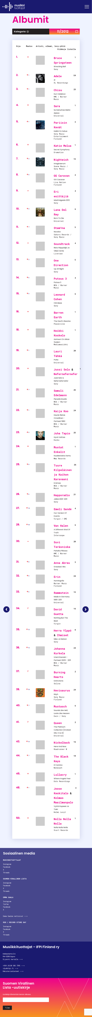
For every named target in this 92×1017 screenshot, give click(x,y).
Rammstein (61, 593)
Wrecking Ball (60, 66)
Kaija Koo (61, 411)
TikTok (6, 904)
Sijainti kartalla (10, 959)
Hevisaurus (62, 690)
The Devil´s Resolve (62, 321)
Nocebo (57, 231)
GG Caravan (62, 175)
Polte (56, 359)
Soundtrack (62, 244)
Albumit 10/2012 (6, 609)
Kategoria (20, 31)
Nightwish (61, 159)
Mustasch (60, 706)
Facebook (6, 867)
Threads (6, 873)
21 (54, 80)
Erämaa (57, 483)
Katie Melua (62, 146)
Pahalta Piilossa (60, 550)
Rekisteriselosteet (11, 971)
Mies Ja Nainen (60, 639)
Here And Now (60, 746)
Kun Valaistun (60, 94)
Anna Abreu (62, 563)
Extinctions (58, 681)
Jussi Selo (62, 369)
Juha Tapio (62, 433)
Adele (58, 76)
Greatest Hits (60, 566)
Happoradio (62, 495)
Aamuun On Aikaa (61, 339)
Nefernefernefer (66, 374)
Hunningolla (59, 580)
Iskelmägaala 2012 (62, 200)
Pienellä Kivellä (60, 399)
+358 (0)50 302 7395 (11, 966)
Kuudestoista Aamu (62, 455)
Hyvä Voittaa (59, 437)
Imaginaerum (60, 163)
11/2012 (63, 31)
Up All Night (59, 269)
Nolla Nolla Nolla (61, 827)
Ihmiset (62, 635)
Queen (58, 723)
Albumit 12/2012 (85, 609)
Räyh (56, 694)
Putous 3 (60, 278)
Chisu (58, 90)
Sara (57, 106)
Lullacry (60, 774)
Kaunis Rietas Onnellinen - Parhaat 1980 (59, 418)
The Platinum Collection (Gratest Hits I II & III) (62, 730)
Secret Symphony (62, 149)
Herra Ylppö (62, 630)
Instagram (7, 864)
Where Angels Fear (62, 778)
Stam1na (59, 228)
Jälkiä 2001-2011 (60, 499)
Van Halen (61, 525)
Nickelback (62, 742)
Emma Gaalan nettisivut (13, 916)
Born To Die (59, 218)
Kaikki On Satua (60, 131)
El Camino (58, 765)
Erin (57, 577)
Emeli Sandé (62, 509)
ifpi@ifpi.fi (8, 968)
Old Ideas (58, 303)
